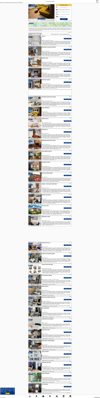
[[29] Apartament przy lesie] (34, 367)
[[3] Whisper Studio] (34, 62)
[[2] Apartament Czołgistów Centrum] (34, 51)
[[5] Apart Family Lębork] (34, 84)
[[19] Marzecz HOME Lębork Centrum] (34, 258)
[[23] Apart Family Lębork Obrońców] (34, 301)
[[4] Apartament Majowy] (34, 73)
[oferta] (31, 66)
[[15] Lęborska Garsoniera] (34, 199)
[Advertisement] (50, 234)
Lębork (30, 37)
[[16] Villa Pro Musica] (34, 210)
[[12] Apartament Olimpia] (34, 166)
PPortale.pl (4, 397)
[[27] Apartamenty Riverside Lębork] (34, 345)
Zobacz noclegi (67, 38)
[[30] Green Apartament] (34, 378)
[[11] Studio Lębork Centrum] (34, 155)
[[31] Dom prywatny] (34, 388)
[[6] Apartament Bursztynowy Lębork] (34, 101)
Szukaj (64, 19)
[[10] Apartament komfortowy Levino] (34, 145)
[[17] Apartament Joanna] (34, 221)
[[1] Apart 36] (34, 40)
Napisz (99, 397)
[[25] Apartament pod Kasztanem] (34, 323)
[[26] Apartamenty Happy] (34, 334)
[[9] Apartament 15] (34, 134)
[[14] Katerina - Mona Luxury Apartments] (34, 188)
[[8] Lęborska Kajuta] (34, 123)
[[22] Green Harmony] (34, 290)
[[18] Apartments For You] (34, 247)
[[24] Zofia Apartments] (34, 312)
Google (13, 388)
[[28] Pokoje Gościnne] (34, 356)
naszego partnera (53, 284)
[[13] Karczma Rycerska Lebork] (34, 177)
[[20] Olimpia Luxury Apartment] (34, 269)
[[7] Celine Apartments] (34, 112)
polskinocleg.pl (50, 1)
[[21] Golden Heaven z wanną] (34, 280)
